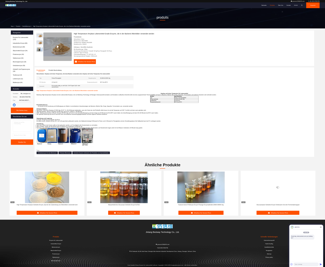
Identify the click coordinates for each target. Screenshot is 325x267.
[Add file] (291, 264)
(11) (18, 78)
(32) (18, 58)
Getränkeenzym (26, 26)
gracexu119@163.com (298, 1)
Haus (12, 26)
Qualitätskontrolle (269, 247)
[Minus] (321, 227)
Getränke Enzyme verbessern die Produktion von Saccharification (91, 153)
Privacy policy (269, 257)
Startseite (264, 5)
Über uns (280, 5)
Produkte (272, 5)
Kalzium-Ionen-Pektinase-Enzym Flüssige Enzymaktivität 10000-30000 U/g (124, 204)
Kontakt (289, 5)
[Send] (320, 264)
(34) (20, 50)
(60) (19, 47)
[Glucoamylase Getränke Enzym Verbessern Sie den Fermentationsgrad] (201, 187)
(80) (20, 43)
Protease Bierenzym (65, 153)
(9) (17, 75)
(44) (17, 82)
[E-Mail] (14, 105)
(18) (21, 70)
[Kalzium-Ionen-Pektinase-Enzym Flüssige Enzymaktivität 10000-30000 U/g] (124, 187)
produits (18, 26)
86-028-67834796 (315, 1)
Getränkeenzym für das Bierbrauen (47, 153)
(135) (20, 38)
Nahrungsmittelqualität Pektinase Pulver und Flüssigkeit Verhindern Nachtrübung (278, 204)
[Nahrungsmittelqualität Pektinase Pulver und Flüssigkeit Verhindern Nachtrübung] (278, 187)
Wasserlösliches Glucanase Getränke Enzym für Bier (47, 204)
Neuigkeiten (269, 250)
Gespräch (313, 5)
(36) (19, 65)
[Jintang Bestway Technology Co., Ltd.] (10, 5)
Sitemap (269, 254)
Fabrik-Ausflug (269, 243)
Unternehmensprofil (269, 240)
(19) (19, 62)
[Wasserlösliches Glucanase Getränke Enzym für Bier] (47, 187)
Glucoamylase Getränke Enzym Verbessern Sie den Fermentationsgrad (201, 204)
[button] (13, 191)
